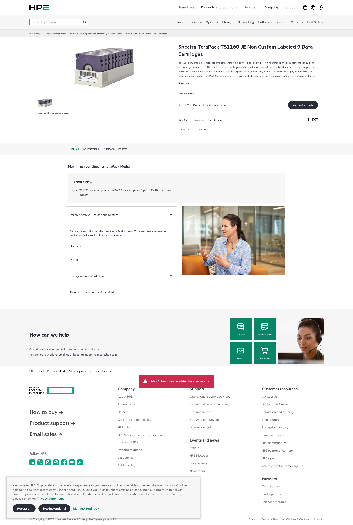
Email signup (271, 419)
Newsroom (197, 471)
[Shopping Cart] (305, 7)
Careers (123, 412)
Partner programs (274, 502)
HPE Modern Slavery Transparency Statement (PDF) (141, 438)
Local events (198, 463)
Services (250, 7)
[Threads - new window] (56, 462)
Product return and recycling (210, 404)
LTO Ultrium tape (211, 67)
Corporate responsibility (134, 419)
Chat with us (200, 129)
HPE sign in (269, 458)
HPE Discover (199, 455)
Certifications (271, 486)
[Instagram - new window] (48, 462)
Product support (265, 334)
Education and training (278, 412)
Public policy (126, 465)
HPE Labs (124, 427)
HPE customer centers (277, 450)
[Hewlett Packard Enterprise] (39, 7)
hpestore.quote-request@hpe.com (95, 354)
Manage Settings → (86, 508)
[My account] (321, 7)
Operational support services (210, 396)
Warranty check (200, 427)
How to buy (265, 358)
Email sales (43, 434)
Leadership (125, 457)
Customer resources (280, 389)
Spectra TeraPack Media (95, 33)
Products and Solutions (219, 7)
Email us (241, 358)
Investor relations (130, 450)
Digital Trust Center (275, 404)
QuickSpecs (184, 119)
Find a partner (271, 494)
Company (271, 7)
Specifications (215, 119)
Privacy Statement (50, 498)
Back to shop (34, 33)
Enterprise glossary (275, 427)
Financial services (274, 435)
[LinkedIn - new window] (32, 462)
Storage (47, 33)
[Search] (85, 22)
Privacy (253, 519)
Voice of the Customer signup (282, 466)
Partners (269, 478)
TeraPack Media (75, 33)
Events (194, 448)
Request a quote (303, 105)
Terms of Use (270, 519)
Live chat (241, 334)
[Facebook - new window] (64, 462)
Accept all (24, 508)
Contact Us (269, 396)
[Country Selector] (313, 7)
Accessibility (126, 404)
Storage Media (59, 33)
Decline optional (54, 508)
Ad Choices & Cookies (295, 519)
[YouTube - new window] (72, 462)
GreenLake (186, 7)
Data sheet (199, 119)
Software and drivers (204, 419)
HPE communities (274, 443)
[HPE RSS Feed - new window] (80, 462)
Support (291, 7)
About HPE (125, 396)
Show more (184, 83)
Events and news (204, 440)
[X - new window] (40, 462)
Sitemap (318, 519)
